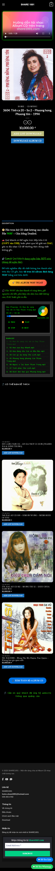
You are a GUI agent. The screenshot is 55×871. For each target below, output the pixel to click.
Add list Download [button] (13, 453)
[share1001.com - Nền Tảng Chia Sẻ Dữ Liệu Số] (27, 4)
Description (8, 223)
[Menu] (3, 4)
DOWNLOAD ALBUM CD (28, 140)
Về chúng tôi (7, 808)
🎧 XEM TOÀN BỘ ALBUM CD (27, 680)
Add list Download (27, 133)
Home (21, 106)
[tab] (27, 223)
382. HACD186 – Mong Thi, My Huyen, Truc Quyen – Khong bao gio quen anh (25, 659)
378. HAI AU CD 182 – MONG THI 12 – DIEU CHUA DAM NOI (26, 588)
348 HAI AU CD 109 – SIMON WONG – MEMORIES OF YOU (26, 516)
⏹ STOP (11, 328)
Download (6, 820)
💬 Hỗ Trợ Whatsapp (42, 866)
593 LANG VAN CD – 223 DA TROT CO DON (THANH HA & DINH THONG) (27, 445)
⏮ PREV (11, 322)
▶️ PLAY (25, 322)
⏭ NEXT (25, 328)
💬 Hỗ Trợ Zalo (44, 859)
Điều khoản (6, 812)
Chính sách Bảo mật (10, 816)
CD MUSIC (32, 106)
